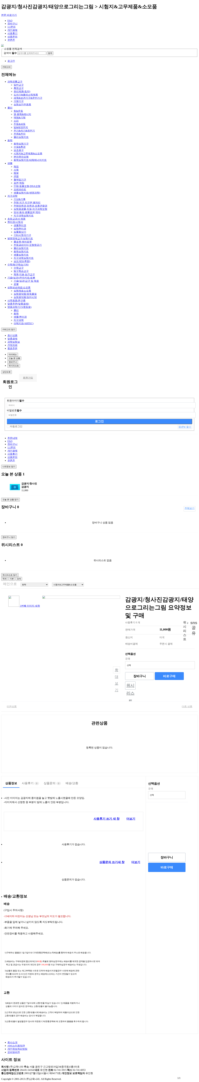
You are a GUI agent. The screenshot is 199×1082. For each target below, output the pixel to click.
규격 (127, 658)
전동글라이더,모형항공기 (28, 245)
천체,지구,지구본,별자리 (27, 202)
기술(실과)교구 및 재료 (26, 281)
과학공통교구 (14, 81)
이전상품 (12, 706)
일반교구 (19, 85)
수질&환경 (19, 147)
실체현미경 (20, 228)
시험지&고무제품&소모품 (28, 153)
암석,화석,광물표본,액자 (27, 212)
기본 (12, 579)
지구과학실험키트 (24, 215)
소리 (16, 120)
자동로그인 (16, 426)
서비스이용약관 (16, 1045)
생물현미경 (20, 225)
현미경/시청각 (15, 222)
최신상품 (12, 335)
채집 (16, 166)
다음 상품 (187, 706)
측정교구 (19, 88)
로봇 (16, 284)
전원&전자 (19, 134)
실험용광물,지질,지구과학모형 (30, 209)
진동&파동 (19, 124)
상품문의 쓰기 (112, 862)
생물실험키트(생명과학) (27, 192)
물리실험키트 (21, 137)
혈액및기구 (20, 179)
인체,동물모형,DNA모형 (27, 186)
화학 (9, 140)
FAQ (9, 20)
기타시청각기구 (22, 235)
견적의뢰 (12, 345)
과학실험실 (13, 342)
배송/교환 (72, 783)
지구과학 (12, 196)
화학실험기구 (21, 143)
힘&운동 (18, 111)
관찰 (16, 176)
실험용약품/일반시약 (25, 297)
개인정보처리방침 (17, 1049)
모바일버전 (13, 1052)
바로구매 (169, 676)
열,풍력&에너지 (22, 114)
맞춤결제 (12, 338)
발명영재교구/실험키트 (20, 238)
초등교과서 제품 (16, 219)
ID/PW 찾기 (185, 427)
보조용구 (19, 150)
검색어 (10, 53)
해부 (16, 173)
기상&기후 (19, 199)
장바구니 (12, 23)
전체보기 (189, 508)
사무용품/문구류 (16, 300)
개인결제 (12, 30)
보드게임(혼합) (22, 261)
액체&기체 (19, 117)
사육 (16, 170)
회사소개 (12, 1042)
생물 (9, 163)
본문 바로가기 (9, 15)
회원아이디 (15, 400)
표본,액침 (19, 183)
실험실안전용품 (22, 104)
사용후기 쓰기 (107, 818)
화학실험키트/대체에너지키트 (30, 160)
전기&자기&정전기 (24, 130)
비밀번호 (14, 410)
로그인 (11, 61)
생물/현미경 (20, 317)
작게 (4, 579)
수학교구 (19, 268)
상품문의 (12, 36)
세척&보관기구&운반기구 (28, 98)
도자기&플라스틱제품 (26, 94)
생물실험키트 (21, 254)
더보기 (130, 818)
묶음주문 (12, 348)
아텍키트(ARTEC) (23, 323)
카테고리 (6, 67)
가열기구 (19, 101)
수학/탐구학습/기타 (18, 264)
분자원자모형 (21, 156)
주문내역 (12, 438)
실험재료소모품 (22, 290)
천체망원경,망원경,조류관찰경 (30, 205)
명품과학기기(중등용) (19, 307)
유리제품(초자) (22, 91)
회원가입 (28, 377)
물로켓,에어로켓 (23, 241)
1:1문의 (11, 27)
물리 (9, 107)
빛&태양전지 (21, 127)
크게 (19, 579)
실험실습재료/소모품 (18, 287)
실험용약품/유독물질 (25, 294)
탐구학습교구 (21, 271)
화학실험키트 (21, 251)
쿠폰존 (11, 40)
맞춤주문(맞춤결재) (18, 303)
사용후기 (12, 33)
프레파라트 (20, 189)
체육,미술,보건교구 (24, 274)
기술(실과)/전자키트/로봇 (21, 277)
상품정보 (11, 783)
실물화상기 (20, 232)
